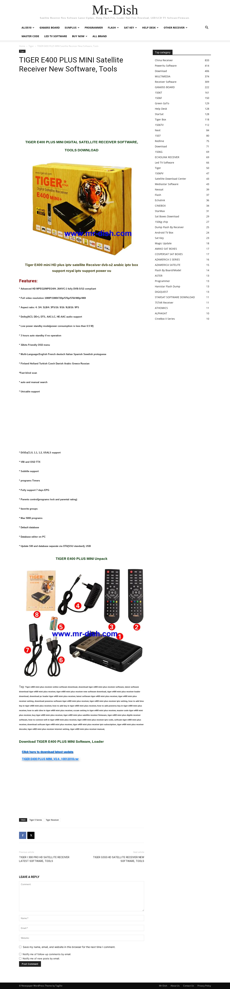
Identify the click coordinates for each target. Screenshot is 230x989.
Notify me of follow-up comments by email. (47, 954)
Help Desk (149, 27)
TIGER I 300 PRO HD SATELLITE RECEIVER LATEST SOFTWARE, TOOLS (44, 859)
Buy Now (78, 36)
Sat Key (129, 27)
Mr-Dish (163, 985)
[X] (30, 835)
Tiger (31, 46)
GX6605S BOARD (50, 27)
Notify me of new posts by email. (41, 958)
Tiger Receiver (52, 819)
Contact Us (188, 985)
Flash (112, 27)
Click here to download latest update (47, 752)
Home (22, 46)
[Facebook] (22, 835)
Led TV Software (55, 36)
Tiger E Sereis (35, 819)
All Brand (100, 36)
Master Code (30, 36)
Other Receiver (174, 27)
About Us (175, 985)
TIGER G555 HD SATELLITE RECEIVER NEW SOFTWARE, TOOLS (118, 859)
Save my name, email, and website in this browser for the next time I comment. (69, 946)
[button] (206, 28)
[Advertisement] (81, 106)
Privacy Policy (204, 985)
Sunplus (71, 27)
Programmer (94, 27)
